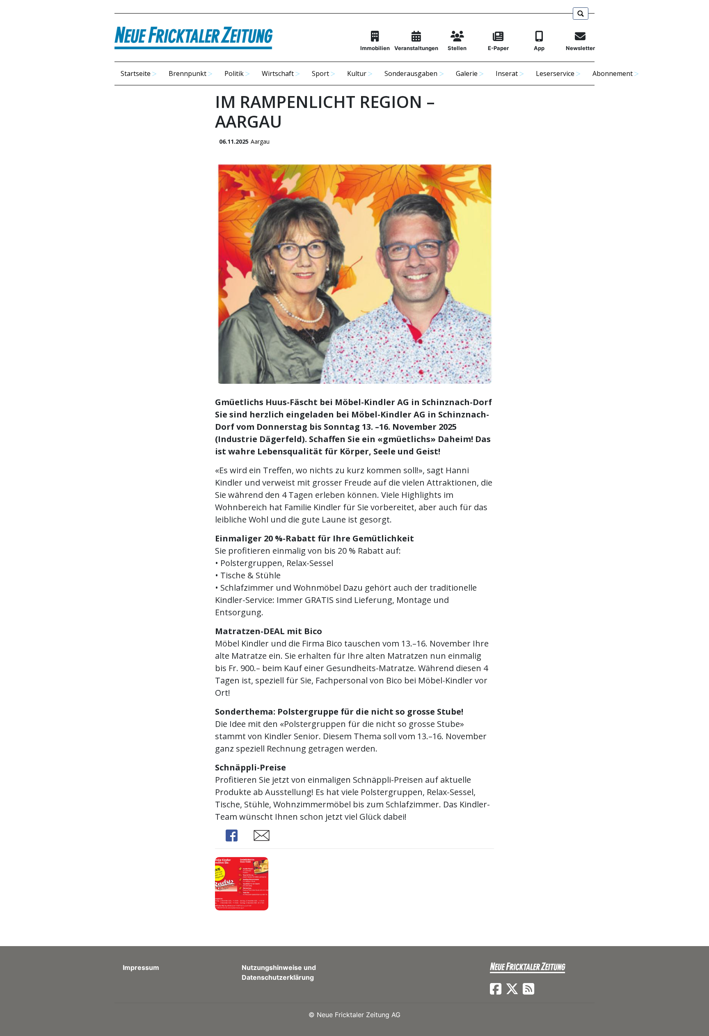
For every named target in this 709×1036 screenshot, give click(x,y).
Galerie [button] (467, 73)
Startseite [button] (136, 73)
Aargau (260, 141)
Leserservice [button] (555, 73)
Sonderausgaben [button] (410, 73)
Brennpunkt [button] (187, 73)
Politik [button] (234, 73)
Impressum (141, 967)
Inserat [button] (507, 73)
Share (231, 835)
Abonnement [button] (612, 73)
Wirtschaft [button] (278, 73)
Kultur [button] (356, 73)
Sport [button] (320, 73)
